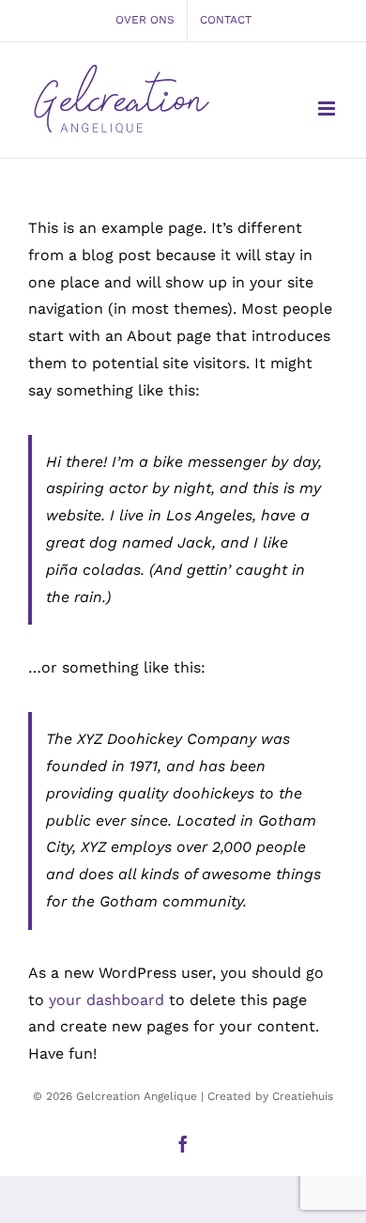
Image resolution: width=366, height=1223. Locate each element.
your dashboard (106, 1000)
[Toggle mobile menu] (328, 108)
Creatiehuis (302, 1096)
